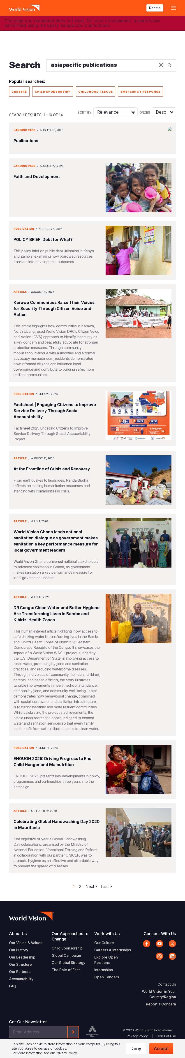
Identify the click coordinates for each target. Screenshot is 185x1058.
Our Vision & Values (25, 942)
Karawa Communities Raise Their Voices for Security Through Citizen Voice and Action (54, 308)
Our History (18, 950)
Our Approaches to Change (70, 936)
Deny (135, 1048)
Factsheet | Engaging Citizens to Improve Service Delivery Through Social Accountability (55, 410)
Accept (161, 1048)
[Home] (25, 8)
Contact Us (166, 984)
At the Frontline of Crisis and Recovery (52, 469)
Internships (103, 970)
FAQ (12, 986)
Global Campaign (66, 955)
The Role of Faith (66, 970)
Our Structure (20, 964)
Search (25, 64)
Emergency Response (140, 91)
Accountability (21, 979)
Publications (26, 140)
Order (144, 112)
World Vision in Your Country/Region (159, 994)
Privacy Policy (137, 1036)
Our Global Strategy (68, 962)
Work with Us (107, 933)
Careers (19, 91)
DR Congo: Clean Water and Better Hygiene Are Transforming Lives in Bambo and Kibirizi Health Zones (56, 613)
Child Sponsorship (53, 91)
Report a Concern (161, 1004)
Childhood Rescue (95, 91)
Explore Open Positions (106, 960)
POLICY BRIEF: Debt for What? (43, 239)
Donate (155, 8)
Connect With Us (160, 933)
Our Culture (104, 942)
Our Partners (19, 971)
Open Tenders (106, 977)
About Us (18, 933)
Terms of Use (166, 1036)
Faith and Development (37, 176)
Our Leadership (22, 957)
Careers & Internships (112, 950)
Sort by (84, 112)
